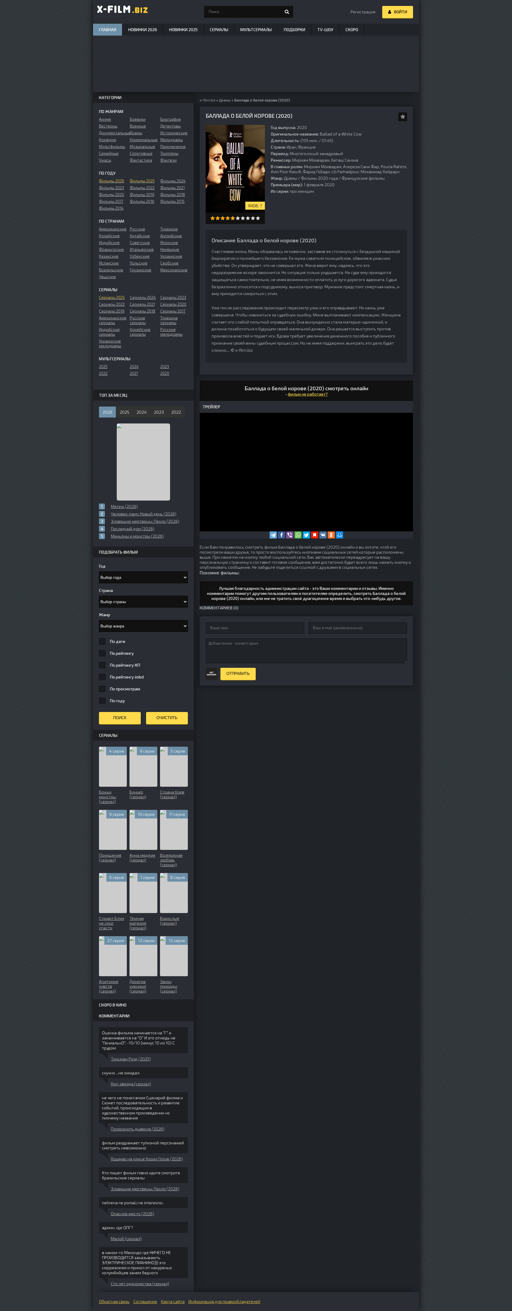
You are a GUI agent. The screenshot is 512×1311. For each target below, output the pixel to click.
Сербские (169, 263)
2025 (103, 366)
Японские (169, 242)
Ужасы (105, 160)
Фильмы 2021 (172, 187)
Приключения (172, 146)
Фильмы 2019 (142, 194)
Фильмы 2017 (111, 201)
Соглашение (145, 1301)
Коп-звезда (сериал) (131, 1083)
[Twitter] (306, 535)
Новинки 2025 (183, 29)
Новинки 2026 (142, 29)
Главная (107, 29)
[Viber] (289, 535)
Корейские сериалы (140, 332)
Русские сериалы (138, 320)
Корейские (109, 235)
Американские (113, 229)
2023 (164, 366)
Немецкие (169, 249)
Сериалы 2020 (173, 304)
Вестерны (108, 126)
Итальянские (142, 249)
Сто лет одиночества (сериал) (140, 1283)
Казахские (109, 256)
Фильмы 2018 (172, 194)
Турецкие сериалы (169, 320)
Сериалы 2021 (142, 304)
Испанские (109, 263)
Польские (139, 263)
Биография (170, 119)
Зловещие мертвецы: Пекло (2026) (145, 1188)
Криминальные (143, 139)
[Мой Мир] (339, 535)
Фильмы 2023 (111, 187)
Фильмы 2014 (111, 208)
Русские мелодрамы (171, 332)
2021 (134, 373)
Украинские (171, 256)
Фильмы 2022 (142, 187)
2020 (164, 373)
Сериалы (219, 29)
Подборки (294, 29)
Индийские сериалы (109, 332)
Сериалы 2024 (143, 297)
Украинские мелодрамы (110, 343)
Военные (138, 126)
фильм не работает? (308, 393)
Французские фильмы (363, 178)
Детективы (170, 126)
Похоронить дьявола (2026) (137, 1128)
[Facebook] (281, 535)
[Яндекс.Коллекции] (314, 535)
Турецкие (169, 229)
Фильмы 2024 (172, 181)
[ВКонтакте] (323, 535)
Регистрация (363, 11)
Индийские (109, 242)
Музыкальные (142, 146)
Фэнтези (168, 160)
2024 (134, 366)
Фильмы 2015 (172, 201)
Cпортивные (141, 153)
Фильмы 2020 (111, 194)
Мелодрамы (171, 139)
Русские (137, 229)
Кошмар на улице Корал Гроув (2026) (147, 1158)
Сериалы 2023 (173, 297)
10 (257, 218)
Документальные (113, 132)
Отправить (238, 673)
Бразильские (111, 269)
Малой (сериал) (126, 1238)
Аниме (105, 119)
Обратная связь (114, 1301)
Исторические (174, 132)
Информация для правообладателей (224, 1301)
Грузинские (140, 269)
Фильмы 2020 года (319, 178)
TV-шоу (325, 29)
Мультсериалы (256, 29)
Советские (140, 242)
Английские (171, 235)
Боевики (138, 119)
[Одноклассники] (331, 535)
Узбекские (140, 256)
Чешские (107, 276)
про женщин (302, 191)
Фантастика (141, 160)
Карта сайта (173, 1301)
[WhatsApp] (298, 535)
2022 (103, 373)
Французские (111, 249)
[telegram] (273, 535)
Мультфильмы (112, 146)
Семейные (109, 153)
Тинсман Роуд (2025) (131, 1058)
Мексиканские (174, 269)
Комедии (107, 139)
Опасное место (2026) (132, 1213)
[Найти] (287, 12)
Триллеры (169, 153)
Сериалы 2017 (172, 311)
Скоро (351, 29)
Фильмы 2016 (142, 201)
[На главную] (122, 12)
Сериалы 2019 (111, 311)
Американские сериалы (113, 320)
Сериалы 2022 (112, 304)
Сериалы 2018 (142, 311)
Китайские (140, 235)
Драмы (290, 178)
